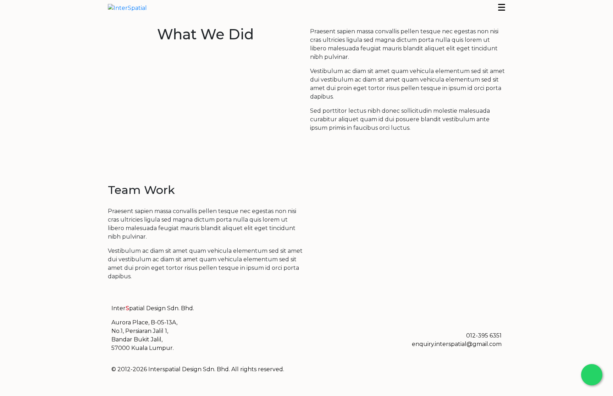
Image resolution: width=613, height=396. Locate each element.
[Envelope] (376, 313)
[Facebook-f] (319, 313)
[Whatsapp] (357, 313)
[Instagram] (338, 313)
